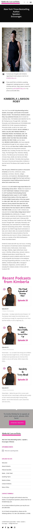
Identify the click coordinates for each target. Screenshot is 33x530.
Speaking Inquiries (17, 422)
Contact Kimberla (6, 483)
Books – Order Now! (7, 473)
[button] (31, 2)
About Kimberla (6, 466)
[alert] (16, 451)
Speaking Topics (6, 476)
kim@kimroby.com (11, 78)
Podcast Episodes (6, 470)
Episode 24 (5, 347)
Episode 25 (5, 309)
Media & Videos (6, 480)
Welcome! (4, 463)
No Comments (10, 311)
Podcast (4, 311)
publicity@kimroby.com (19, 88)
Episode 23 (5, 388)
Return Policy (5, 487)
